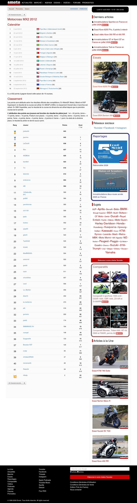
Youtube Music (44, 482)
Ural (103, 248)
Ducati (114, 216)
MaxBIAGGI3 (27, 253)
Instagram (121, 127)
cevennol (26, 259)
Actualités (27, 2)
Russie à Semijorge (46, 69)
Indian (97, 230)
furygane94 (27, 339)
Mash (115, 234)
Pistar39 (26, 369)
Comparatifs (100, 267)
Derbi (107, 216)
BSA (109, 212)
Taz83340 (26, 241)
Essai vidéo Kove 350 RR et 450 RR (109, 34)
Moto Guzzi (121, 219)
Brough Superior (99, 213)
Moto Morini (105, 237)
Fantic (103, 219)
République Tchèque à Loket (49, 73)
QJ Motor (123, 241)
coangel (25, 332)
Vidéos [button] (66, 2)
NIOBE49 (26, 155)
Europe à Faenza (45, 84)
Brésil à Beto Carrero (47, 45)
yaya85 (25, 229)
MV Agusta (117, 237)
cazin (25, 271)
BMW (123, 209)
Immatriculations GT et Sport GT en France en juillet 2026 (108, 40)
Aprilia (101, 209)
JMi (24, 186)
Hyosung (122, 227)
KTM (122, 230)
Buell (115, 212)
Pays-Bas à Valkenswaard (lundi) (51, 29)
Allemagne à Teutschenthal (49, 88)
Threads (42, 474)
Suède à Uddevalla (46, 61)
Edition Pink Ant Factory (79, 487)
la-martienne (27, 302)
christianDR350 (28, 357)
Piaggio (114, 241)
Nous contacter (76, 489)
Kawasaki (107, 230)
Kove (116, 231)
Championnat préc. (15, 15)
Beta (116, 209)
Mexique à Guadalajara (48, 41)
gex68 (25, 265)
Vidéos (10, 484)
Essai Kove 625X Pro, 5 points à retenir (110, 29)
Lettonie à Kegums (46, 65)
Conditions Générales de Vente (82, 484)
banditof (26, 162)
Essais (97, 57)
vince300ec (27, 277)
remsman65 (27, 363)
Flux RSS (42, 491)
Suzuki (114, 245)
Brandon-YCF (27, 345)
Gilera (110, 219)
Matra (122, 234)
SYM (122, 245)
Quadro (98, 245)
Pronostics (88, 2)
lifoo (24, 149)
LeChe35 (26, 143)
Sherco (106, 245)
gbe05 (25, 235)
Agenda (48, 2)
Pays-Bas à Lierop (46, 80)
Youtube (98, 127)
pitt (24, 308)
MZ (125, 237)
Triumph (96, 248)
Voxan (124, 248)
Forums (76, 2)
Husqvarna (110, 227)
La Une (10, 469)
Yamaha (110, 252)
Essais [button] (57, 2)
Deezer (41, 487)
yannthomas (27, 204)
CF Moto (99, 216)
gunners (26, 314)
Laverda (107, 234)
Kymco (98, 234)
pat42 (25, 320)
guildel (25, 198)
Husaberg (98, 227)
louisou (25, 223)
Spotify (41, 485)
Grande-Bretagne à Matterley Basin (52, 76)
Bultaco (122, 212)
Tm (24, 168)
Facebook (109, 127)
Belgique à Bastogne (47, 57)
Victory (117, 248)
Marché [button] (38, 2)
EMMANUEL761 (28, 326)
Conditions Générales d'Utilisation (83, 482)
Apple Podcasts (45, 480)
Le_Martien (27, 290)
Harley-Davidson (105, 223)
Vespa (109, 248)
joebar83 (26, 131)
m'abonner (83, 9)
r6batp (25, 375)
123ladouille (27, 192)
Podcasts (11, 486)
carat (25, 284)
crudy (25, 351)
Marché (10, 474)
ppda (25, 216)
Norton (95, 241)
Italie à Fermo (44, 37)
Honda (120, 223)
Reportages (100, 136)
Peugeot (104, 241)
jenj (24, 194)
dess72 (25, 296)
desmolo (26, 174)
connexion (74, 9)
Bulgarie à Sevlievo (46, 33)
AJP (94, 209)
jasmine (25, 137)
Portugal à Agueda (46, 53)
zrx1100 (26, 210)
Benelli (109, 209)
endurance (26, 180)
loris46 (25, 247)
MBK (95, 237)
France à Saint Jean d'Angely (50, 49)
